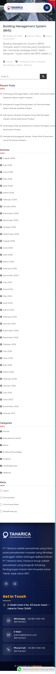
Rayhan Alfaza (34, 36)
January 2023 (9, 385)
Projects (7, 459)
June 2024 (8, 289)
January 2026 (9, 206)
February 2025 (10, 268)
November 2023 (10, 337)
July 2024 (7, 282)
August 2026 (9, 158)
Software (28, 65)
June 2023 (8, 358)
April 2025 (7, 254)
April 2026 (8, 186)
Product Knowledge (12, 452)
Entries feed (8, 497)
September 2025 (11, 234)
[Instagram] (6, 583)
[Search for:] (20, 76)
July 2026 (7, 165)
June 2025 (8, 248)
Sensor (19, 65)
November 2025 (10, 220)
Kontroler (41, 61)
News (5, 445)
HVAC (32, 61)
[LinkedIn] (15, 583)
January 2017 (9, 413)
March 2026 (8, 192)
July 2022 (7, 392)
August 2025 (9, 241)
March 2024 (8, 310)
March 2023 (8, 372)
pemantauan (9, 65)
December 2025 (10, 213)
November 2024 (11, 275)
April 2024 (8, 303)
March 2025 (8, 261)
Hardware (24, 61)
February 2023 (10, 379)
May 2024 (7, 296)
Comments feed (11, 504)
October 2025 (9, 227)
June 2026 (8, 172)
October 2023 (9, 344)
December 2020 (11, 406)
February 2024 (10, 317)
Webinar (7, 472)
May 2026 (7, 179)
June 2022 (8, 399)
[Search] (43, 76)
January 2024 (9, 323)
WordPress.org (10, 511)
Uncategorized (10, 466)
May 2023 (7, 365)
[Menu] (46, 7)
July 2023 (7, 351)
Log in (6, 490)
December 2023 (11, 330)
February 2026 (10, 199)
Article (9, 61)
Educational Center (12, 438)
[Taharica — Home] (15, 8)
